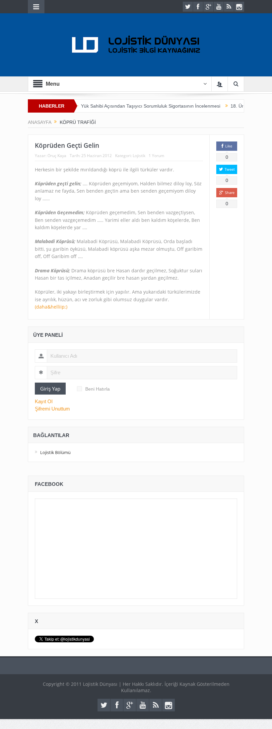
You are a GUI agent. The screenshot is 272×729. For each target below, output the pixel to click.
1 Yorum (156, 155)
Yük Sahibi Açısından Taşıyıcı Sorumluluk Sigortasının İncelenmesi (142, 106)
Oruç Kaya (56, 155)
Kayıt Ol (43, 401)
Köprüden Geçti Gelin (67, 145)
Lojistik (139, 155)
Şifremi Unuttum (52, 408)
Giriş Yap (50, 388)
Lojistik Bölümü (55, 452)
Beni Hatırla (97, 389)
